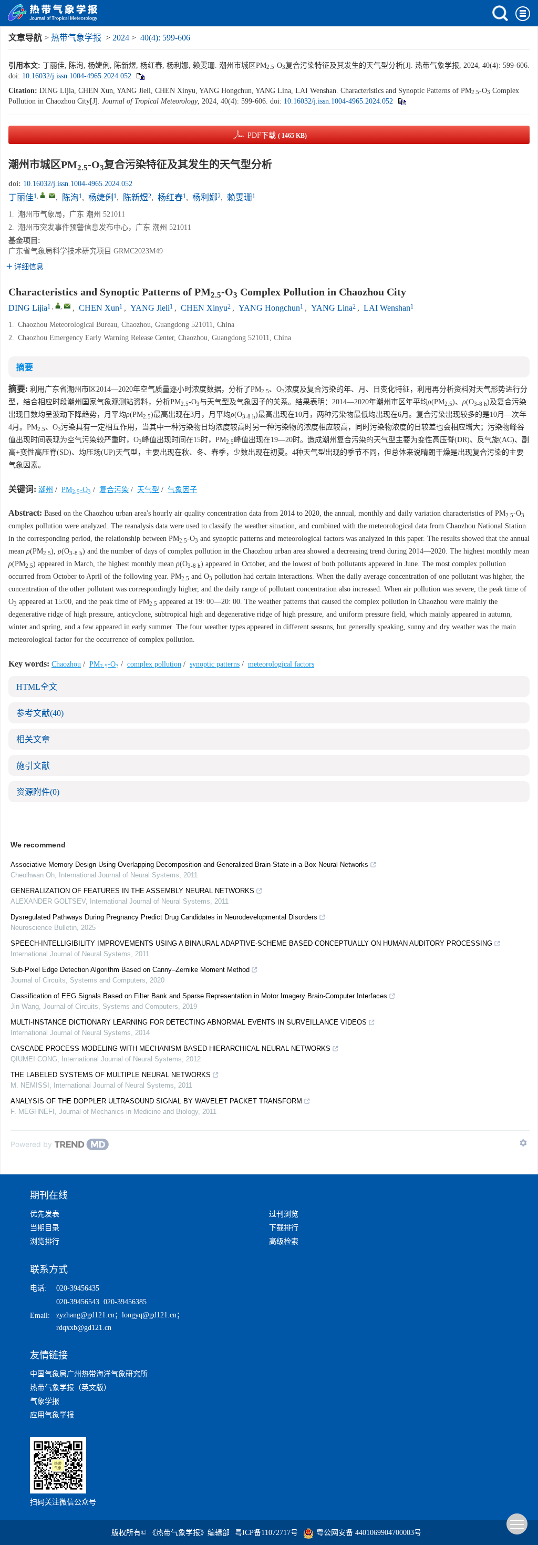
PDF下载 (277, 135)
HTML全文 (36, 686)
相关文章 (33, 739)
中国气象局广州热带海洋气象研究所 (89, 1374)
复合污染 (114, 490)
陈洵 (70, 197)
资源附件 (37, 791)
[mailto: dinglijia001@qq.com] (67, 306)
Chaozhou (66, 664)
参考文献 (40, 713)
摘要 (24, 367)
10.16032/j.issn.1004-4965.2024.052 (76, 76)
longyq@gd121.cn (149, 1315)
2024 (120, 37)
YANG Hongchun (269, 307)
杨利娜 (205, 197)
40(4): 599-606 (165, 37)
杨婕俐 (100, 197)
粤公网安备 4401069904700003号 (368, 1533)
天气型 (148, 490)
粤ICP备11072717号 (266, 1533)
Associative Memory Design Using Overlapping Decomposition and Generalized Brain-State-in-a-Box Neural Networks (189, 864)
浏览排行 (44, 1241)
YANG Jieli (150, 307)
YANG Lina (332, 307)
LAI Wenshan (387, 307)
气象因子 (182, 490)
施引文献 (33, 765)
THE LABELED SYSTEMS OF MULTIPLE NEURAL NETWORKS (111, 1075)
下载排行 (283, 1228)
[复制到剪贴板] (140, 76)
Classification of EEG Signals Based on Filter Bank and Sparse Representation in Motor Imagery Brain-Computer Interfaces (199, 996)
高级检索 (283, 1241)
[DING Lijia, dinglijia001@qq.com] (57, 305)
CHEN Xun (99, 307)
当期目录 (44, 1228)
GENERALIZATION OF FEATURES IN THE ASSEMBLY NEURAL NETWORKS (132, 891)
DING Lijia (27, 307)
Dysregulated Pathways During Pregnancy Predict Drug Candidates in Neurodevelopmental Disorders (164, 917)
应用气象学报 (52, 1415)
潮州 (45, 490)
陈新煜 (135, 197)
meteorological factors (281, 664)
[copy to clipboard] (401, 101)
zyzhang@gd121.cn (85, 1315)
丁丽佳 (21, 197)
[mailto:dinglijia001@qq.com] (52, 195)
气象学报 (44, 1401)
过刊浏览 (283, 1214)
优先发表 (44, 1214)
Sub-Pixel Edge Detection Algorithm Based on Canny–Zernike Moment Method (130, 970)
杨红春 (170, 197)
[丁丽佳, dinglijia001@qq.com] (42, 195)
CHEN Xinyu (204, 307)
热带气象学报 (76, 37)
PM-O (76, 490)
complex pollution (154, 664)
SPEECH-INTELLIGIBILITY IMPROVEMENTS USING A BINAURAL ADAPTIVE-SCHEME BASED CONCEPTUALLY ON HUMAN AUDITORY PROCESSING (251, 943)
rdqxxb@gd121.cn (83, 1328)
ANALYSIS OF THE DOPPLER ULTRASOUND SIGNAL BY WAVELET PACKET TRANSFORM (156, 1101)
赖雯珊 (239, 197)
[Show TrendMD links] (523, 1143)
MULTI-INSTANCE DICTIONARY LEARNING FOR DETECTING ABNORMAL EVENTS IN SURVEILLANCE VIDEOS (189, 1022)
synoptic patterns (215, 664)
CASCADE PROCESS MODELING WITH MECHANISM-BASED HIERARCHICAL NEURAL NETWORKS (170, 1048)
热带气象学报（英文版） (70, 1387)
